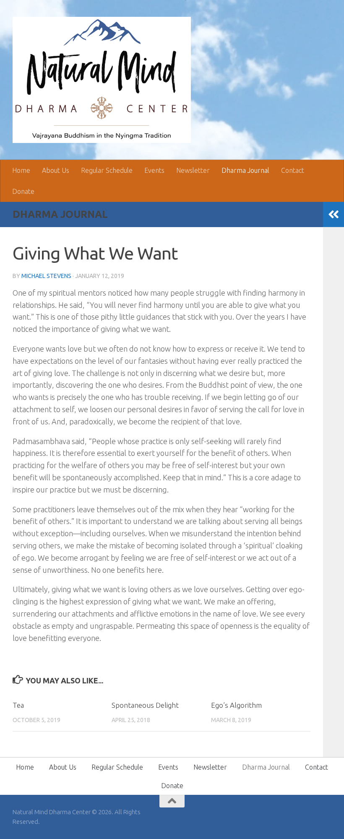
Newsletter (193, 170)
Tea (18, 705)
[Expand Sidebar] (333, 214)
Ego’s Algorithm (236, 705)
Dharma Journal (245, 170)
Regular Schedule (107, 170)
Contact (292, 170)
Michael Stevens (46, 276)
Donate (23, 191)
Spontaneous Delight (145, 705)
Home (21, 170)
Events (154, 170)
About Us (55, 170)
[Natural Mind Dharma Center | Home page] (102, 80)
